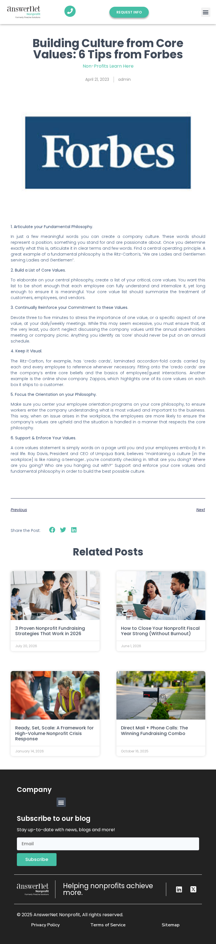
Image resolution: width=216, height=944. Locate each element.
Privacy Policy (45, 925)
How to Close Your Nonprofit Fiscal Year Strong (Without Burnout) (160, 631)
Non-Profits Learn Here (108, 66)
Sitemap (170, 925)
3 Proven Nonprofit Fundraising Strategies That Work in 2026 (50, 631)
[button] (205, 12)
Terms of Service (107, 925)
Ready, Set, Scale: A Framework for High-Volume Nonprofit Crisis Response (54, 733)
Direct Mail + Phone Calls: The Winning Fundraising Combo (154, 730)
